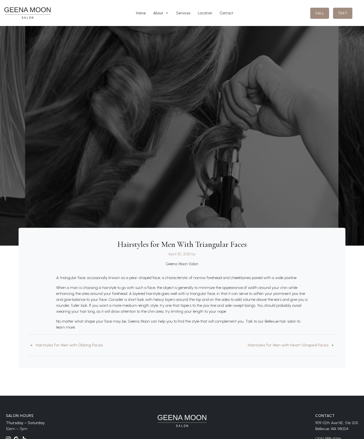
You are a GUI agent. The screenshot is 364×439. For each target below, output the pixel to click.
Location (205, 13)
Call (319, 13)
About (158, 13)
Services (183, 13)
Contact (227, 13)
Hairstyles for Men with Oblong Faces (69, 345)
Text (342, 13)
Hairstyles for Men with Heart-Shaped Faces (288, 345)
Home (141, 13)
